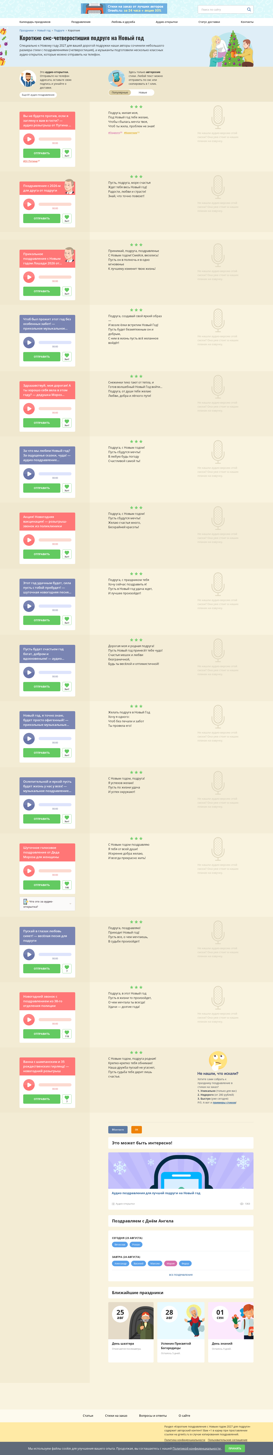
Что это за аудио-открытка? (38, 904)
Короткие (131, 132)
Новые (143, 92)
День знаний (222, 1343)
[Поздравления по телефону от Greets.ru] (35, 9)
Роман (136, 1244)
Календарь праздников (35, 22)
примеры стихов (224, 1102)
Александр (121, 1263)
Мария (171, 1263)
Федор (185, 1263)
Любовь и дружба (123, 22)
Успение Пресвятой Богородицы (176, 1345)
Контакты (247, 22)
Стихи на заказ (116, 1416)
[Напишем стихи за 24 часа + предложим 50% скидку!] (124, 8)
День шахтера (123, 1343)
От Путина (31, 161)
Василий (138, 1263)
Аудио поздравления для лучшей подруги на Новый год (156, 1193)
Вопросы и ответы (153, 1416)
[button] (29, 139)
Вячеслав (120, 1244)
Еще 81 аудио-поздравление (38, 94)
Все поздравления (181, 1274)
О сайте (184, 1416)
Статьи (88, 1416)
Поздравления (80, 22)
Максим (155, 1263)
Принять (235, 1448)
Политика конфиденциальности (184, 1440)
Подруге (115, 132)
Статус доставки (209, 22)
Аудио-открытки (167, 22)
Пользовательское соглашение (227, 1440)
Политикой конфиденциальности (197, 1448)
